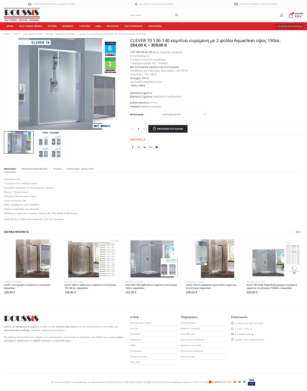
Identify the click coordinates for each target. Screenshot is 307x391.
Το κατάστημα (187, 356)
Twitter (138, 147)
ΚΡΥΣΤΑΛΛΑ (136, 114)
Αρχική (10, 26)
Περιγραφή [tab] (10, 168)
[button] (4, 83)
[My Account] (281, 15)
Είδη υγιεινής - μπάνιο (141, 322)
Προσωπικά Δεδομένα (192, 350)
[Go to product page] (32, 258)
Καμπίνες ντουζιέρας (151, 106)
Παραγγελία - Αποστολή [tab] (80, 168)
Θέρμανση (67, 26)
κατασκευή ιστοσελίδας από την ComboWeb (112, 382)
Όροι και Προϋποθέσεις (192, 339)
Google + (150, 147)
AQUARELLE (138, 139)
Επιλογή (55, 245)
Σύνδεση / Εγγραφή (190, 328)
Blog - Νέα (135, 362)
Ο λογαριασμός (188, 322)
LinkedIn (144, 147)
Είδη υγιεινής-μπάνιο (30, 26)
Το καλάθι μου (188, 334)
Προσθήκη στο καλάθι (170, 128)
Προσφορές (112, 26)
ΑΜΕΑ (98, 26)
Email (156, 147)
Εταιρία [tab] (57, 168)
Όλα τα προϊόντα (133, 26)
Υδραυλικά (84, 26)
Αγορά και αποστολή (191, 345)
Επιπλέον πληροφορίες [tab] (34, 168)
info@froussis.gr (245, 334)
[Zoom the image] (21, 317)
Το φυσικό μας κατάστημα (290, 26)
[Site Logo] (22, 15)
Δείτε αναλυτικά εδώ (254, 339)
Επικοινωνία (155, 26)
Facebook (132, 147)
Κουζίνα (52, 26)
